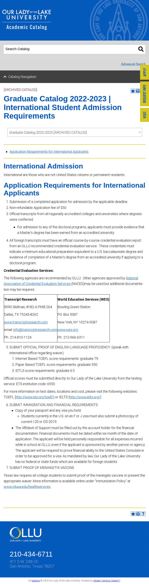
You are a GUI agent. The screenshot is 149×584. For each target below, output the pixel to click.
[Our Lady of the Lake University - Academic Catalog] (26, 29)
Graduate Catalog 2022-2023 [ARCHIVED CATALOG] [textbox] (48, 132)
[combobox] (74, 132)
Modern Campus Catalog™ (106, 580)
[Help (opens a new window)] (143, 514)
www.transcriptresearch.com (26, 322)
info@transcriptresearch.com (35, 330)
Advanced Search (133, 64)
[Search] (141, 49)
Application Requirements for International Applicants (49, 152)
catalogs (36, 580)
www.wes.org (67, 330)
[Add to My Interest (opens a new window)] (133, 91)
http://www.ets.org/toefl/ (34, 397)
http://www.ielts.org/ (84, 397)
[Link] (144, 72)
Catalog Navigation (22, 77)
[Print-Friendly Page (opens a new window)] (138, 514)
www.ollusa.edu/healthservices (27, 487)
